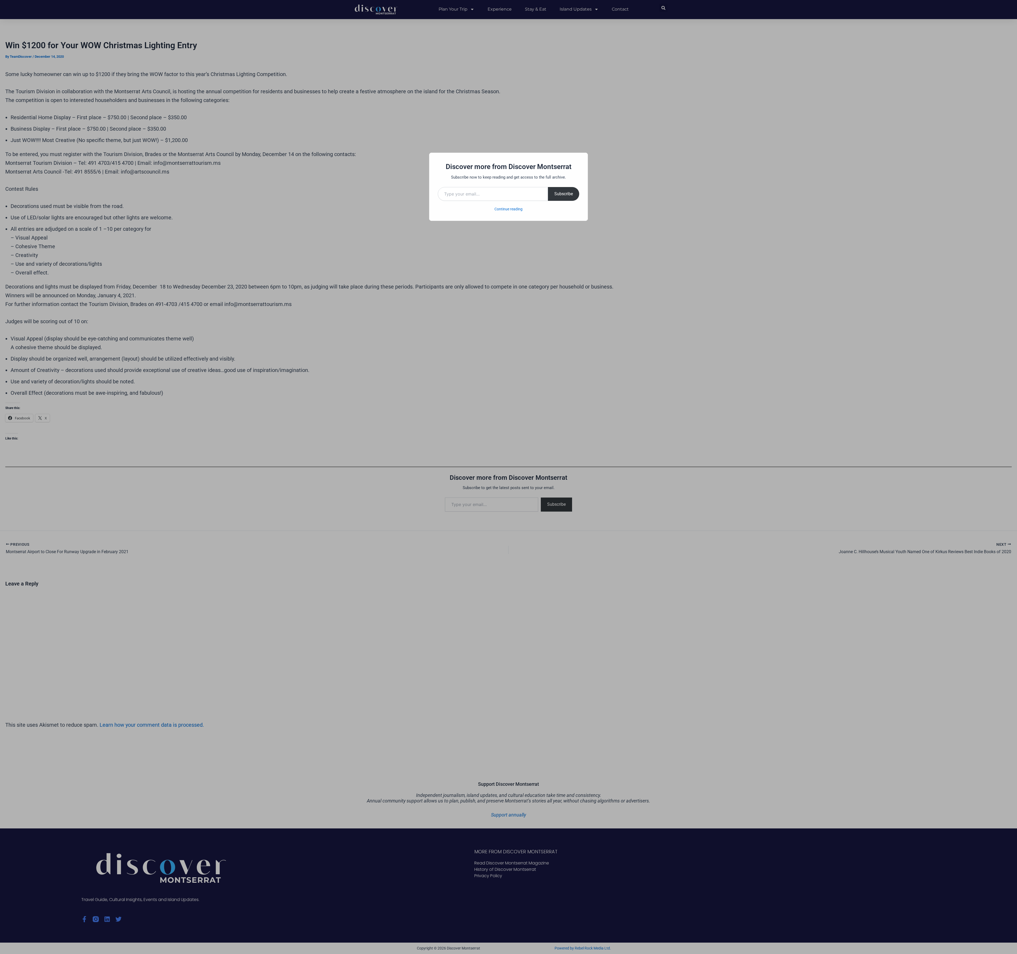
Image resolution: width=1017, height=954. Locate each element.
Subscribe (563, 193)
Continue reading (508, 209)
